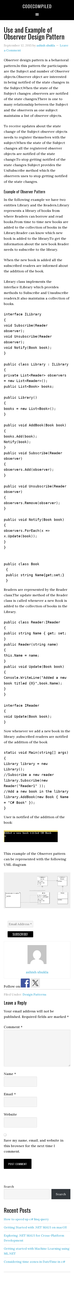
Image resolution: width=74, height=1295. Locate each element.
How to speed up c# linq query (26, 1219)
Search (9, 1186)
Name (10, 1074)
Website (10, 1114)
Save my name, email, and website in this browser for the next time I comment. (33, 1146)
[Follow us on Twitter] (35, 983)
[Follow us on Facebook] (25, 983)
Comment (13, 1027)
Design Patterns (34, 994)
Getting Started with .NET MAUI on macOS (35, 1227)
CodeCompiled (37, 6)
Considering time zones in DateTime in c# (34, 1262)
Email (10, 1094)
